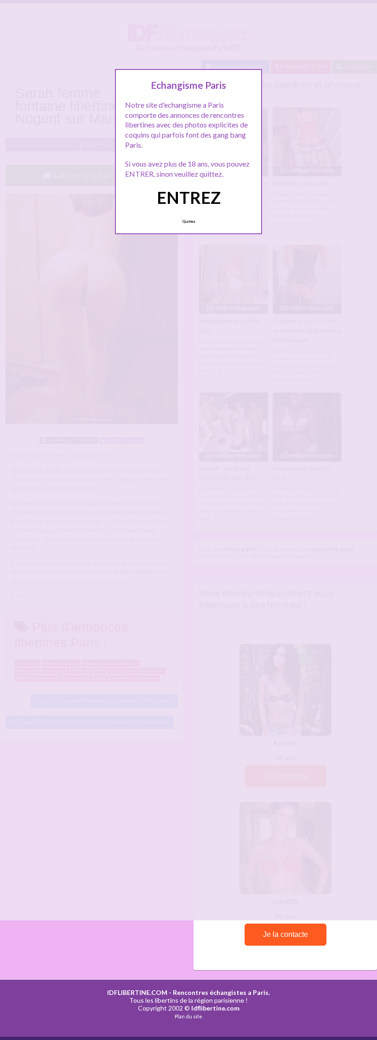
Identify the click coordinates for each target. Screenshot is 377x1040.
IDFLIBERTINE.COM (137, 992)
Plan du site (188, 1016)
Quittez (188, 221)
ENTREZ (189, 197)
